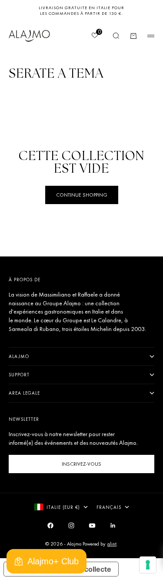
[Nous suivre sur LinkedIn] (113, 525)
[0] (94, 36)
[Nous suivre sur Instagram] (71, 525)
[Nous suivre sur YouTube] (92, 525)
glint (111, 543)
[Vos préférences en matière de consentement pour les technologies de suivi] (148, 564)
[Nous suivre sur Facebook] (50, 525)
